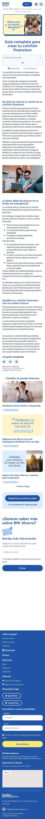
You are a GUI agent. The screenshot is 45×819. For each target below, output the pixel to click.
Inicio (5, 8)
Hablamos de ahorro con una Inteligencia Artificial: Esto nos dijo (20, 440)
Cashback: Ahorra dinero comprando (21, 405)
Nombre (7, 713)
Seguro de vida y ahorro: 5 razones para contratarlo (20, 476)
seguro (13, 285)
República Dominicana (16, 809)
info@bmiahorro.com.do (12, 370)
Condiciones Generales (10, 816)
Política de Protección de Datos (13, 813)
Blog (11, 8)
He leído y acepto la (21, 560)
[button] (4, 362)
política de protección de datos (21, 560)
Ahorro (17, 8)
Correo (6, 724)
